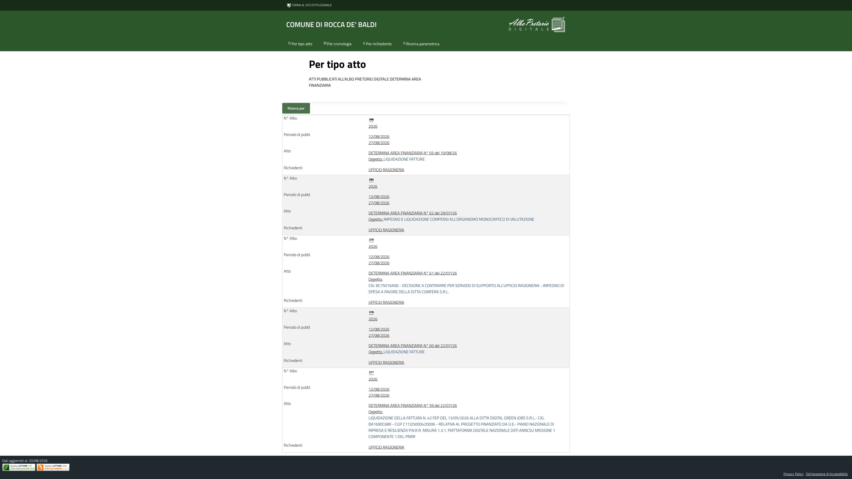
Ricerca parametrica (422, 44)
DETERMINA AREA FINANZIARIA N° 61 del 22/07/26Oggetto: (466, 282)
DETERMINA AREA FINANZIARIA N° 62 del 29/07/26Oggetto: (451, 216)
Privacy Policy (793, 474)
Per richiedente (379, 44)
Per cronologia (339, 44)
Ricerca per (296, 108)
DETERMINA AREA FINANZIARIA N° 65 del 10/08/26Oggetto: (413, 156)
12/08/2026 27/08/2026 (379, 139)
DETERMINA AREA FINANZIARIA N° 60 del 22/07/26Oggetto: (413, 349)
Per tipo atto (302, 44)
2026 (373, 123)
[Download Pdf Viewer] (19, 467)
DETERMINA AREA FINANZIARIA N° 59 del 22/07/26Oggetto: (462, 421)
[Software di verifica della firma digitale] (53, 467)
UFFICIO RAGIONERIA (386, 170)
